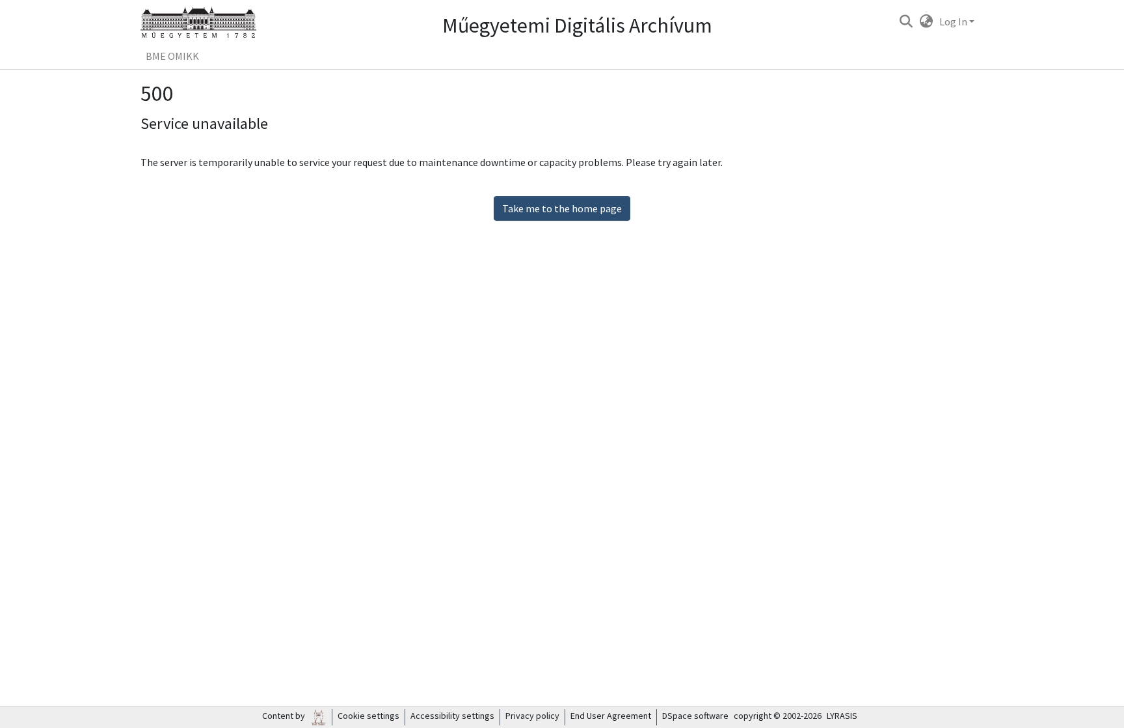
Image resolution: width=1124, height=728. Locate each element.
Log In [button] (954, 21)
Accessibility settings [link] (452, 715)
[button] (906, 21)
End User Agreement (610, 715)
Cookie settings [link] (368, 715)
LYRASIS (842, 715)
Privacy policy (532, 715)
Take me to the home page (562, 208)
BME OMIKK (172, 56)
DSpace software (695, 715)
